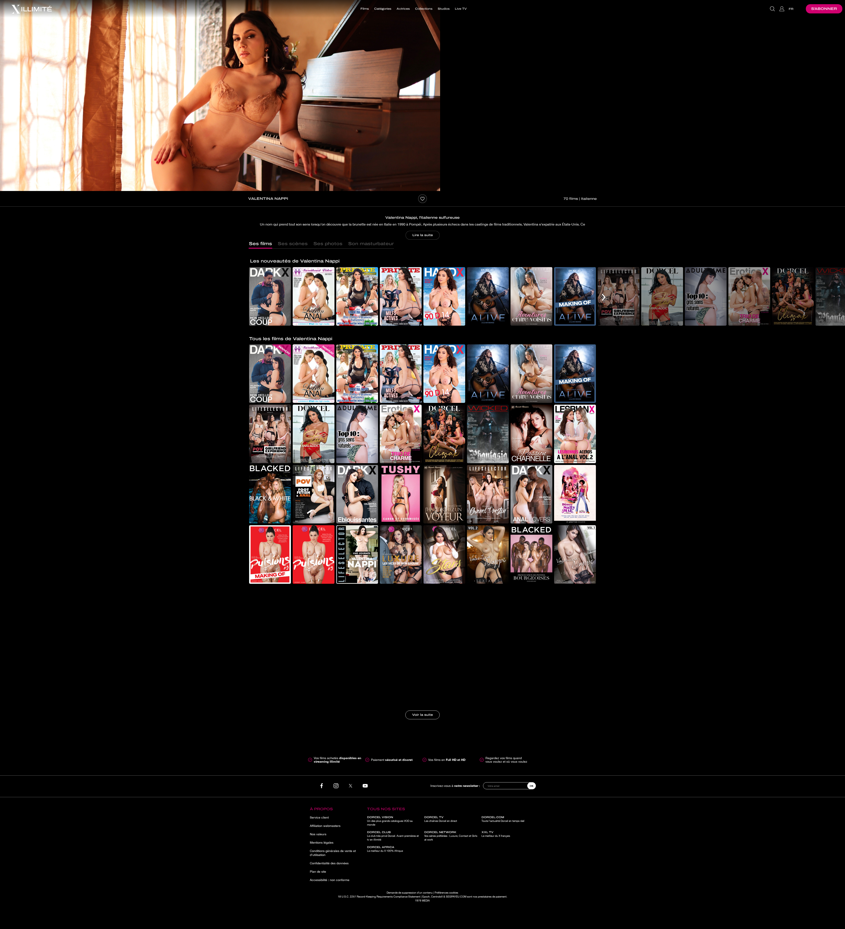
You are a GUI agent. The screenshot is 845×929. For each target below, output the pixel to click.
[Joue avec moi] (401, 615)
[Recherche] (773, 9)
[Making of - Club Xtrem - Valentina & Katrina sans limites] (401, 675)
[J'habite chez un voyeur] (444, 494)
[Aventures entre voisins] (531, 296)
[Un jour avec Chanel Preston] (488, 494)
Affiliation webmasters (325, 826)
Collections (423, 8)
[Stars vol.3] (444, 554)
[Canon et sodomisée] (401, 494)
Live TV (461, 8)
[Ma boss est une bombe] (575, 615)
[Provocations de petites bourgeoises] (531, 554)
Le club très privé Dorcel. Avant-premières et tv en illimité (393, 836)
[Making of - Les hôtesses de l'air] (444, 675)
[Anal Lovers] (531, 494)
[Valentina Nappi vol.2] (488, 554)
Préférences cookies (446, 892)
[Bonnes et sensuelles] (357, 675)
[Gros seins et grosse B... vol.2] (531, 615)
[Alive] (488, 296)
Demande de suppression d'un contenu (410, 892)
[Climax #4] (793, 296)
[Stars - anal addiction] (662, 296)
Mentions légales (321, 842)
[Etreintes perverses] (444, 615)
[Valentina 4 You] (270, 615)
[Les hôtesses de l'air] (270, 675)
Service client (319, 817)
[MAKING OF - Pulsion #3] (270, 554)
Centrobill (437, 896)
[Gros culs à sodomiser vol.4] (488, 615)
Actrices (403, 8)
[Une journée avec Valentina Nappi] (357, 554)
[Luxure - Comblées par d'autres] (575, 675)
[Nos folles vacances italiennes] (357, 296)
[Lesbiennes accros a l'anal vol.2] (575, 434)
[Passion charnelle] (531, 434)
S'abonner (824, 9)
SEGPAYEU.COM (456, 896)
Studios (444, 8)
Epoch (426, 896)
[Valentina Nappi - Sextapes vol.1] (575, 554)
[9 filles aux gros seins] (531, 675)
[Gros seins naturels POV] (357, 615)
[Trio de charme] (749, 296)
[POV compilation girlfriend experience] (618, 296)
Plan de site (318, 871)
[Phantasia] (488, 434)
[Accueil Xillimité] (31, 9)
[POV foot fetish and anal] (313, 494)
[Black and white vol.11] (270, 494)
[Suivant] (604, 297)
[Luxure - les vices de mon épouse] (401, 554)
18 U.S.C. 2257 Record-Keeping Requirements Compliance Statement (379, 896)
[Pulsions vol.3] (313, 554)
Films (364, 8)
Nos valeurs (318, 834)
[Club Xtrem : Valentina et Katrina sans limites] (488, 675)
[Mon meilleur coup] (270, 296)
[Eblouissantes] (357, 494)
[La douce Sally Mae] (575, 494)
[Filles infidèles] (313, 675)
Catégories (382, 8)
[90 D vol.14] (444, 296)
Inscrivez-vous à (455, 786)
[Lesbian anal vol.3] (313, 296)
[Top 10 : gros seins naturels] (706, 296)
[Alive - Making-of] (575, 296)
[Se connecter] (782, 9)
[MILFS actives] (401, 296)
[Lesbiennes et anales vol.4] (313, 615)
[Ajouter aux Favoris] (422, 198)
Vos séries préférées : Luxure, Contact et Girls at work (450, 836)
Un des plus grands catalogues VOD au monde (390, 821)
